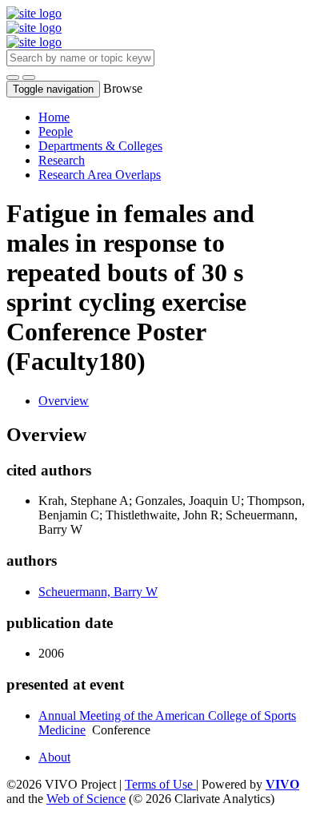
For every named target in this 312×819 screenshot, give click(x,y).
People (55, 131)
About (54, 757)
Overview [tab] (63, 401)
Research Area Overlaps (99, 174)
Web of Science (86, 798)
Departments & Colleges (100, 146)
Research (61, 160)
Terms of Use (160, 784)
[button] (12, 77)
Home (54, 117)
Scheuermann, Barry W (98, 591)
